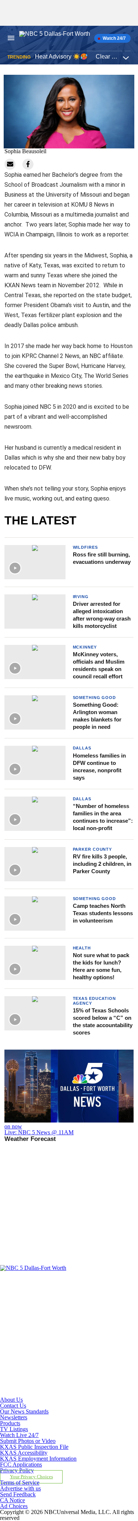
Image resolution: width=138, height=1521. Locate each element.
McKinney (85, 647)
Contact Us (13, 1405)
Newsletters (13, 1417)
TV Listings (14, 1429)
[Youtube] (45, 1394)
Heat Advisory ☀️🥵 (61, 56)
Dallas (82, 748)
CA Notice (12, 1500)
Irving (81, 596)
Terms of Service (19, 1482)
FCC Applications (21, 1464)
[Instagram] (45, 1331)
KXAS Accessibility (23, 1453)
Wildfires (85, 547)
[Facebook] (45, 1299)
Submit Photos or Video (28, 1441)
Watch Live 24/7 (19, 1435)
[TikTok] (45, 1362)
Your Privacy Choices (31, 1476)
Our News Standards (24, 1411)
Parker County (92, 849)
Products (10, 1423)
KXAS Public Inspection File (34, 1447)
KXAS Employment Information (38, 1458)
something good (94, 697)
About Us (11, 1400)
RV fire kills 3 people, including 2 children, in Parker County (102, 863)
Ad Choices (14, 1506)
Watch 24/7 (114, 38)
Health (82, 948)
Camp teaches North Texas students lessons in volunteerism (103, 913)
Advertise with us (20, 1488)
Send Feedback (18, 1494)
